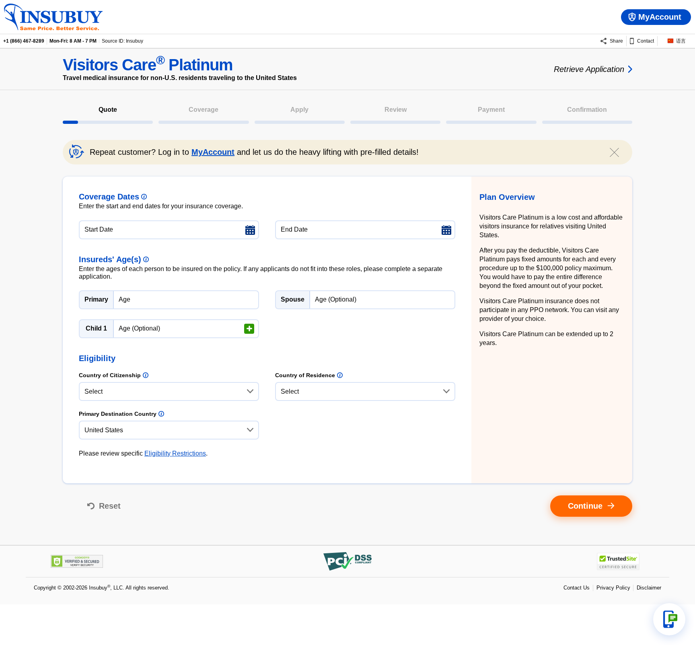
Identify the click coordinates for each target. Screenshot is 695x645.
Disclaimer (649, 588)
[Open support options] (669, 619)
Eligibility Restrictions (175, 453)
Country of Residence (305, 375)
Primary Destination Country (117, 414)
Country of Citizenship (110, 375)
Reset (110, 505)
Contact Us (576, 588)
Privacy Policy (613, 588)
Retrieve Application (589, 69)
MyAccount (212, 152)
